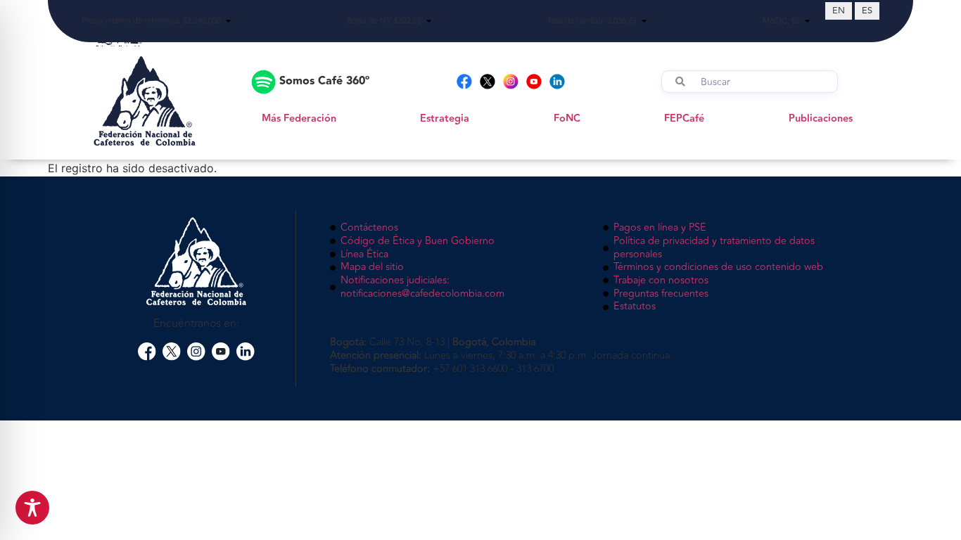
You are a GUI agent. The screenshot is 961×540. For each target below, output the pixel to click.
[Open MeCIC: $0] (807, 21)
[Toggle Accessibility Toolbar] (32, 507)
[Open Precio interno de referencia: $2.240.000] (228, 21)
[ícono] (147, 351)
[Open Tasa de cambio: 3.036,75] (644, 21)
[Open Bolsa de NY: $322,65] (429, 21)
